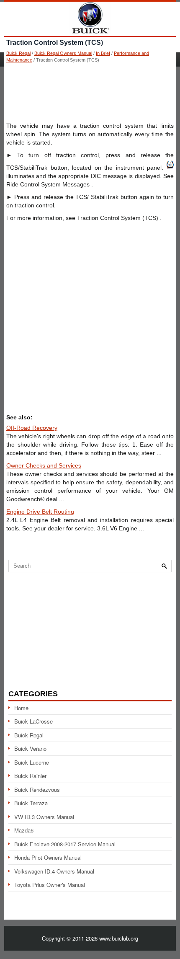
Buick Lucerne (31, 762)
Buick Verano (30, 748)
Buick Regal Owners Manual (63, 53)
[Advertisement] (90, 92)
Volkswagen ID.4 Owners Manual (54, 871)
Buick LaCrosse (33, 721)
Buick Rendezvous (37, 790)
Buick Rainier (30, 776)
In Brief (103, 53)
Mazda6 (23, 830)
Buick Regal (18, 53)
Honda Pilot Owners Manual (48, 857)
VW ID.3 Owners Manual (44, 817)
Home (21, 708)
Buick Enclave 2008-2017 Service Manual (65, 844)
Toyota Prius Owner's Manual (49, 885)
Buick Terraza (31, 803)
